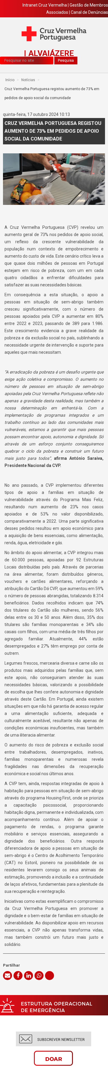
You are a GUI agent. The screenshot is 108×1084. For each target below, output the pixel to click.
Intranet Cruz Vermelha (44, 5)
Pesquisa (66, 60)
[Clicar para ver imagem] (54, 179)
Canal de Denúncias (89, 12)
